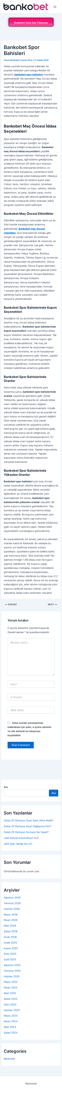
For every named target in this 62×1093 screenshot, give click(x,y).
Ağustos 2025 (12, 965)
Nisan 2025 (10, 987)
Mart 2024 (10, 1027)
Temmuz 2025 (12, 970)
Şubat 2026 (10, 931)
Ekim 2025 (10, 953)
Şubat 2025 (10, 998)
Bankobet (9, 1058)
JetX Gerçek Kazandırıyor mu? (21, 838)
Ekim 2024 (10, 1004)
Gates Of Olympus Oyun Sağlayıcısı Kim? (27, 826)
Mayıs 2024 (11, 1015)
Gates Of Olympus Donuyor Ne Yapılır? (26, 832)
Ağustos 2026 (12, 897)
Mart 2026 (10, 925)
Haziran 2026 (12, 908)
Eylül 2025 (10, 959)
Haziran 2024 (12, 1010)
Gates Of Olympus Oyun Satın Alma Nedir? (28, 820)
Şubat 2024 (10, 1032)
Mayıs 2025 (11, 981)
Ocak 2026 (10, 937)
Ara (6, 787)
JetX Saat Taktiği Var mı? (18, 843)
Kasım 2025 (11, 948)
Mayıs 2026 (11, 914)
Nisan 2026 (10, 920)
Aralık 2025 (10, 942)
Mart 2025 (10, 993)
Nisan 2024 (10, 1021)
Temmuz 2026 (12, 903)
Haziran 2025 (12, 976)
